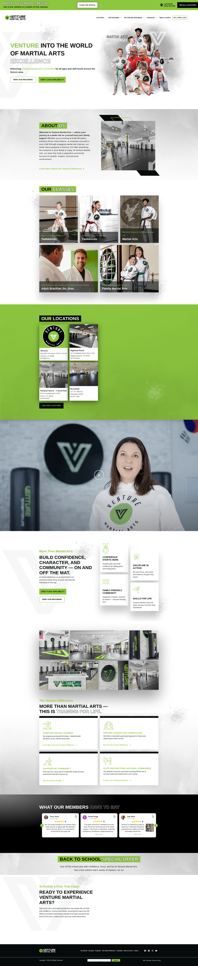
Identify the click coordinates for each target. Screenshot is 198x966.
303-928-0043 (44, 398)
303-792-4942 (75, 358)
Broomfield (74, 389)
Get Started (84, 950)
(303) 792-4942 (169, 6)
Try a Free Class (179, 17)
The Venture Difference (133, 17)
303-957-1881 (75, 396)
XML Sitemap (147, 960)
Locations (100, 17)
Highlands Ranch (77, 350)
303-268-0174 (44, 358)
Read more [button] (60, 834)
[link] (58, 237)
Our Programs (113, 17)
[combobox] (99, 960)
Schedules (151, 17)
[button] (99, 475)
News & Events (165, 17)
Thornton (44, 351)
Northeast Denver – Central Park (53, 391)
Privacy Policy (156, 960)
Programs (98, 950)
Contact (136, 950)
